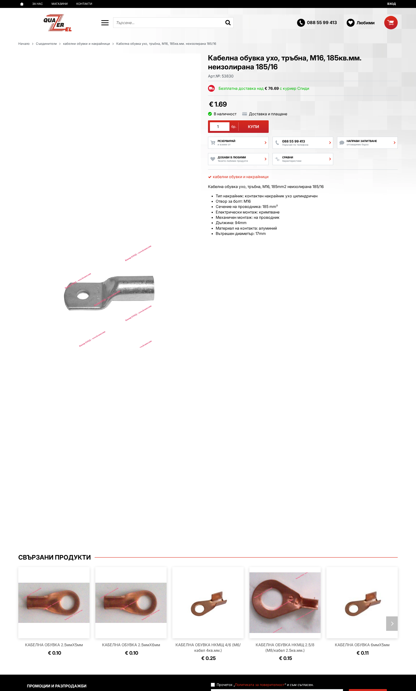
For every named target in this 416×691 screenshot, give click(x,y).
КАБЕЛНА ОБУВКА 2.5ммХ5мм (54, 644)
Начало (24, 43)
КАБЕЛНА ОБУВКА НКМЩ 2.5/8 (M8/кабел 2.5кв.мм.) (285, 647)
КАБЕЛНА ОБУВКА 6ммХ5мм (362, 644)
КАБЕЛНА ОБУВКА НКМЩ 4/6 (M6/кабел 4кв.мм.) (208, 647)
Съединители (46, 43)
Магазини (60, 4)
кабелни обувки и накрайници (86, 43)
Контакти (84, 4)
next (392, 623)
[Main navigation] (105, 22)
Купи (253, 126)
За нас (37, 4)
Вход (391, 4)
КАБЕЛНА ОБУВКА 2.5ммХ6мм (131, 644)
